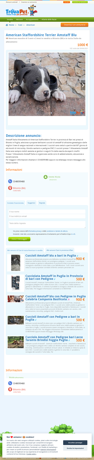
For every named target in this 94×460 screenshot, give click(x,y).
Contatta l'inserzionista (15, 203)
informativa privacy (34, 231)
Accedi (66, 2)
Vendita (10, 19)
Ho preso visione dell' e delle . (40, 231)
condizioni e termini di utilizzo (57, 231)
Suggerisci (31, 203)
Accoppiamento (32, 19)
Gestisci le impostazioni (75, 448)
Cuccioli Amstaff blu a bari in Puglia (51, 255)
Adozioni (19, 19)
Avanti (83, 85)
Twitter (68, 458)
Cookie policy (31, 454)
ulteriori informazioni (48, 449)
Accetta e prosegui (75, 443)
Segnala (42, 203)
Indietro (11, 85)
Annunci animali (11, 2)
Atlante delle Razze (49, 19)
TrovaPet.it (84, 458)
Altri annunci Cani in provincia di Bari (60, 250)
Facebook (59, 458)
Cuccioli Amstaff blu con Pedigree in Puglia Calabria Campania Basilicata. (55, 298)
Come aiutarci (46, 458)
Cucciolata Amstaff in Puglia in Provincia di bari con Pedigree (54, 277)
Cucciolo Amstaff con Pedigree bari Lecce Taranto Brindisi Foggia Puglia (54, 338)
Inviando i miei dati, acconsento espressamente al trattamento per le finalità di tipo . (44, 234)
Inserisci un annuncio (29, 2)
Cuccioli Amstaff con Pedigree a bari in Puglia (52, 318)
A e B (73, 234)
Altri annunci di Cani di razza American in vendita (25, 250)
